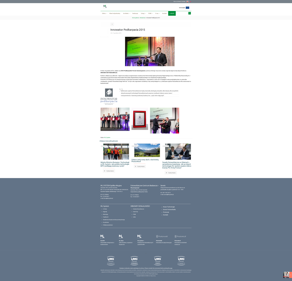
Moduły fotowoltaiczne (138, 209)
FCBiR (134, 214)
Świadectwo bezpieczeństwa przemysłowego (114, 219)
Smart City (135, 211)
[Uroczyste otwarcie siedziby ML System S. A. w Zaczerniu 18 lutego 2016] (287, 275)
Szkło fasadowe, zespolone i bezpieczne (126, 242)
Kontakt (165, 215)
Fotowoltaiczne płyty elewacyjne (164, 241)
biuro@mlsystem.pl (108, 198)
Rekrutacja (105, 214)
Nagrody (105, 211)
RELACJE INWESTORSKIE (179, 1)
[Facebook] (145, 278)
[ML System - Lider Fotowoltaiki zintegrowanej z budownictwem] (105, 6)
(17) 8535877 (106, 196)
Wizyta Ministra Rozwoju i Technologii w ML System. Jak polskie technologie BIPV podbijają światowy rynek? (115, 164)
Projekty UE (105, 217)
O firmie (105, 209)
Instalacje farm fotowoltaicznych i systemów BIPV (145, 242)
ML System (107, 137)
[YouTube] (147, 278)
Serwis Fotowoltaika (169, 209)
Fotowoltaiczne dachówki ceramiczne (181, 242)
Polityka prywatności (108, 225)
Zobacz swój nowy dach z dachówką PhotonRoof (145, 160)
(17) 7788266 (105, 194)
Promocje (166, 212)
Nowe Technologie (169, 207)
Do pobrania (106, 222)
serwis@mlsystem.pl (169, 194)
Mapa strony (153, 275)
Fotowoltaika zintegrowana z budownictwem (107, 242)
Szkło (134, 217)
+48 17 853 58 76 (166, 192)
